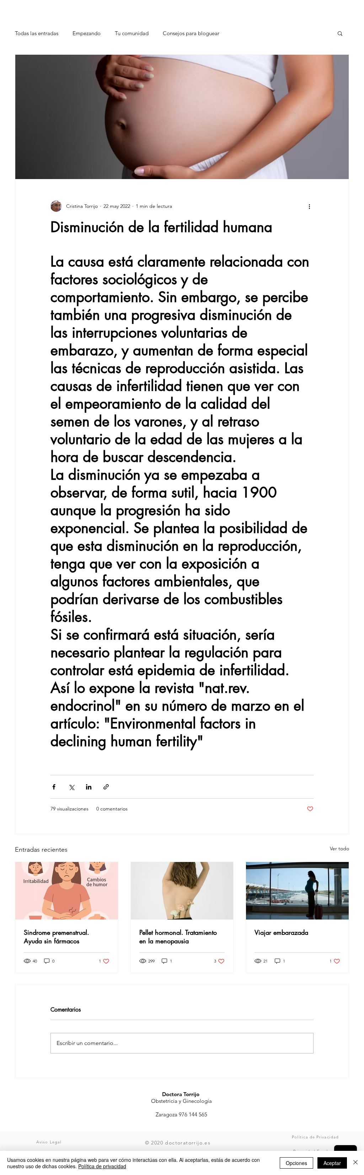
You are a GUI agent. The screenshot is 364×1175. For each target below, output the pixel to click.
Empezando (87, 33)
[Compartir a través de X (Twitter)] (71, 786)
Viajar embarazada (281, 932)
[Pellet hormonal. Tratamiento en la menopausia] (182, 891)
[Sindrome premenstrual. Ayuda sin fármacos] (66, 891)
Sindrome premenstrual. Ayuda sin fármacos (56, 936)
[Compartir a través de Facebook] (53, 786)
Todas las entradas (36, 33)
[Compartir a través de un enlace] (106, 786)
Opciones (296, 1162)
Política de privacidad (102, 1166)
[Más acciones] (309, 206)
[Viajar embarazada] (297, 891)
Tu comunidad (132, 33)
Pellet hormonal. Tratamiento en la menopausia (178, 936)
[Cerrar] (355, 1163)
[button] (340, 33)
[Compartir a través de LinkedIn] (88, 786)
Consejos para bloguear (191, 33)
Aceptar (332, 1162)
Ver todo (339, 848)
